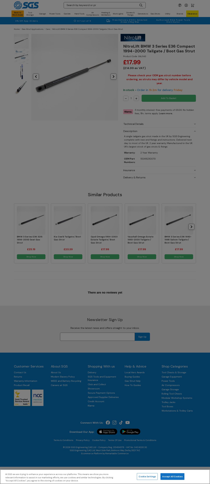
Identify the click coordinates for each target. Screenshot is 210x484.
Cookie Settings (147, 476)
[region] (105, 476)
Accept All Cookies (172, 476)
